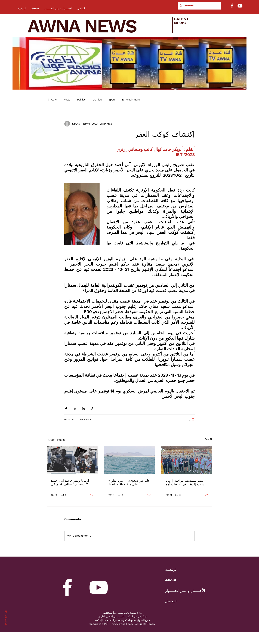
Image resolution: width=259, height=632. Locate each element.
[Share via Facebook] (66, 408)
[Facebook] (232, 6)
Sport (112, 99)
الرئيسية (171, 569)
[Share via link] (92, 408)
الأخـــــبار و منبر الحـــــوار (182, 591)
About (170, 580)
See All (208, 439)
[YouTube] (240, 6)
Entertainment (131, 99)
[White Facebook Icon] (67, 587)
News (67, 99)
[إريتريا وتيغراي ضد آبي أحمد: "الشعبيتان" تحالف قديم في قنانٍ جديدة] (72, 460)
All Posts (52, 99)
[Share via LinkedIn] (83, 408)
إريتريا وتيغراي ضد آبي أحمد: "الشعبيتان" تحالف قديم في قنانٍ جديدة (70, 482)
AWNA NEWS (86, 26)
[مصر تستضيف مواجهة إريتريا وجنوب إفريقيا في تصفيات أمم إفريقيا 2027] (186, 460)
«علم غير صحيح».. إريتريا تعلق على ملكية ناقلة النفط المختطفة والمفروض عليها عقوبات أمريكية (129, 482)
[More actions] (192, 124)
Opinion (97, 99)
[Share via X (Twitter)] (74, 408)
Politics (81, 99)
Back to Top (5, 618)
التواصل (171, 601)
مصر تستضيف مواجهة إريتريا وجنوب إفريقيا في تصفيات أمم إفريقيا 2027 (185, 482)
